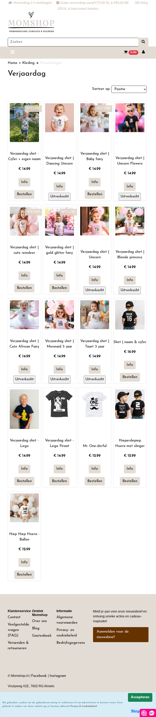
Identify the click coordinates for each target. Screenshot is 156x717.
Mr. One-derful (95, 446)
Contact (14, 617)
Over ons (39, 621)
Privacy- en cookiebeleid (66, 632)
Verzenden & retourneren (18, 645)
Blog (35, 628)
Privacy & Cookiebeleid (83, 706)
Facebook (39, 676)
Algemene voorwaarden (66, 620)
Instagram (58, 676)
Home (13, 63)
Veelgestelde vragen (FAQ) (18, 630)
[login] (143, 52)
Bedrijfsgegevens (70, 643)
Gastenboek (42, 636)
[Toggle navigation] (12, 52)
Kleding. (29, 63)
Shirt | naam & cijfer (129, 342)
